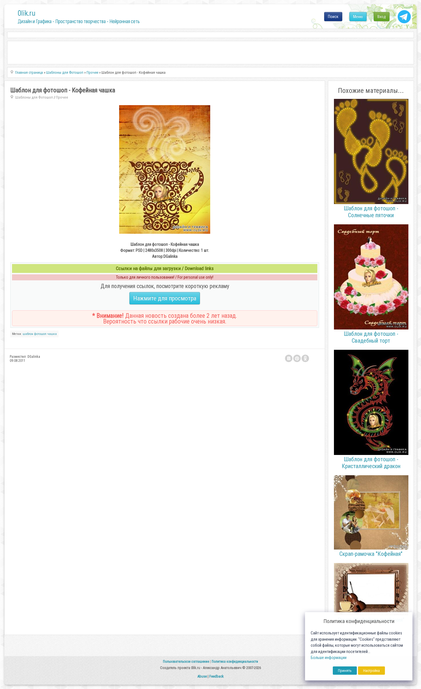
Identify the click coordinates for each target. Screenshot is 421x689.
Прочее (62, 97)
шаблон (28, 334)
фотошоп (40, 334)
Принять (345, 670)
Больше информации (329, 657)
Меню (358, 16)
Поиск (333, 16)
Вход (381, 16)
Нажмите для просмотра (164, 298)
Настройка (371, 670)
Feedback (216, 676)
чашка (52, 334)
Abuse (202, 676)
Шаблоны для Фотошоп (34, 97)
